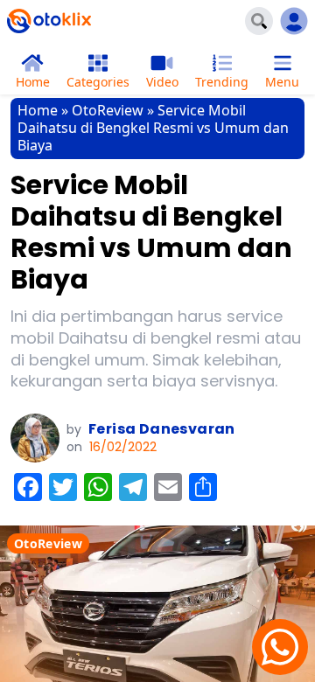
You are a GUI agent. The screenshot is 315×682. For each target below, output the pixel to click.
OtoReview (108, 110)
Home (38, 110)
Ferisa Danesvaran (161, 429)
